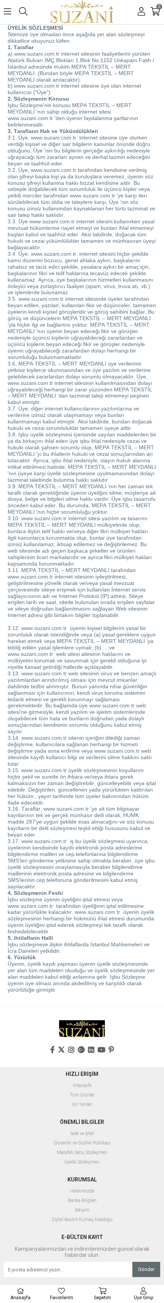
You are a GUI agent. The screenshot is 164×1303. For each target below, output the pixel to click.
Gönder (146, 1269)
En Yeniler (82, 1104)
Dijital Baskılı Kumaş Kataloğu (82, 1219)
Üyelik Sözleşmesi (82, 1162)
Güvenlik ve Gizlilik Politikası (82, 1143)
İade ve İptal (82, 1133)
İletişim (82, 1210)
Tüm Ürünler (82, 1095)
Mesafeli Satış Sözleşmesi (82, 1152)
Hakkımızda (82, 1191)
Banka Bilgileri (82, 1200)
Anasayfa (82, 1085)
